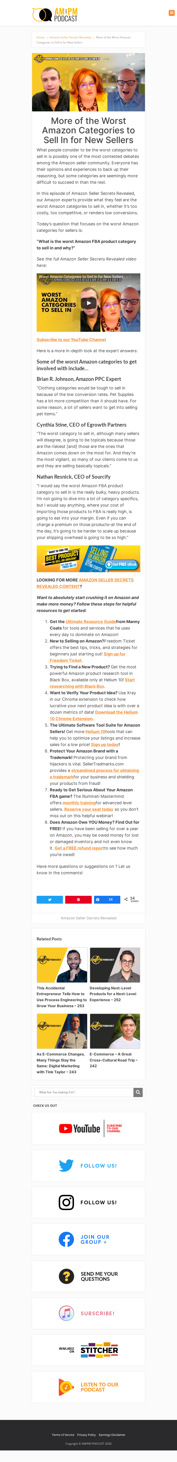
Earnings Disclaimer (112, 1435)
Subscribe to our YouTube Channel (71, 339)
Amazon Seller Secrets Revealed (88, 918)
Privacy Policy (86, 1435)
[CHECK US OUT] (88, 1129)
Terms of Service (63, 1435)
